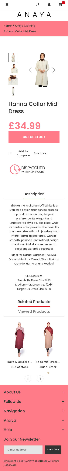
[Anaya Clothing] (34, 15)
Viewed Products (34, 311)
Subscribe (53, 449)
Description (34, 194)
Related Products (34, 301)
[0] (60, 4)
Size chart (40, 153)
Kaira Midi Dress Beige (51, 362)
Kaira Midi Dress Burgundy (25, 362)
